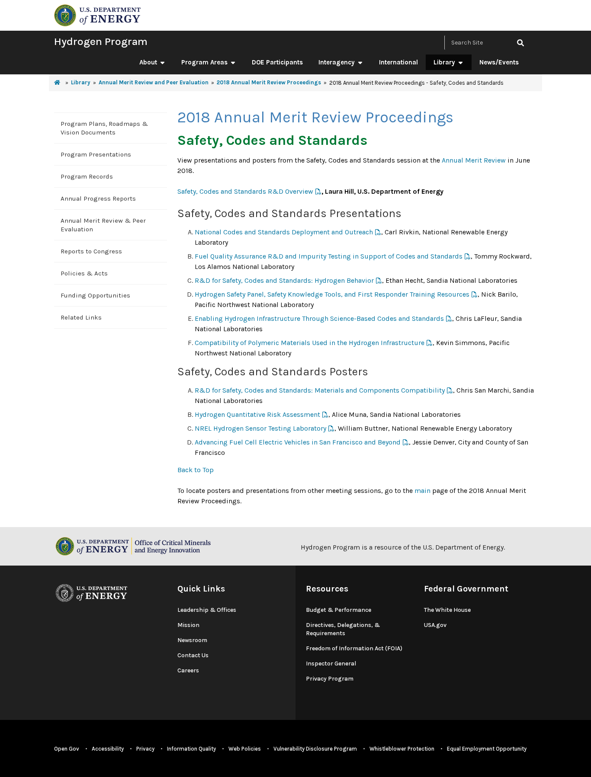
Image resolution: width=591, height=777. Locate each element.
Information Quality (191, 748)
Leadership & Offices (206, 610)
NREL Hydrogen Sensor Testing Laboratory (260, 428)
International (398, 62)
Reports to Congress (91, 251)
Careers (188, 670)
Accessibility (108, 748)
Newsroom (192, 640)
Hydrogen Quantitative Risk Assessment (257, 414)
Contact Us (193, 655)
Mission (188, 625)
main (422, 490)
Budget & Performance (338, 610)
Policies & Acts (84, 273)
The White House (447, 610)
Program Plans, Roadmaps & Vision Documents (104, 128)
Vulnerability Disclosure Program (315, 748)
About (148, 62)
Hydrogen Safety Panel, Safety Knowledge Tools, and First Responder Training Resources (332, 294)
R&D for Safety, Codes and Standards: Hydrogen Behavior (284, 280)
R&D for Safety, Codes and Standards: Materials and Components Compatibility (320, 390)
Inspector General (331, 663)
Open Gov (66, 748)
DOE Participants (277, 62)
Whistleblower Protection (401, 748)
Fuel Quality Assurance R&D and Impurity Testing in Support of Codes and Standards (329, 256)
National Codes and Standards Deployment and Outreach (284, 232)
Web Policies (244, 748)
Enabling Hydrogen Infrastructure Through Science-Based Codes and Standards (319, 318)
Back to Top (195, 470)
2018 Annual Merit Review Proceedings (269, 82)
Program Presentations (96, 154)
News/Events (499, 62)
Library (444, 62)
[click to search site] (520, 42)
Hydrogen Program (101, 41)
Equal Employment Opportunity (487, 748)
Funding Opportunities (95, 295)
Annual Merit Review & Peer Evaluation (103, 225)
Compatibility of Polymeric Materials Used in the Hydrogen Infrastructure (309, 343)
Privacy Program (329, 678)
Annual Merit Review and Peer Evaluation (154, 82)
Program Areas (204, 62)
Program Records (87, 176)
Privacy (145, 748)
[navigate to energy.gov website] (97, 14)
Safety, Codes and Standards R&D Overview (245, 191)
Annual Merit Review (474, 160)
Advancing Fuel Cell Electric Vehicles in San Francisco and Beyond (298, 442)
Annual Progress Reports (98, 198)
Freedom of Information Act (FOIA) (354, 648)
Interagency (336, 62)
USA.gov (435, 625)
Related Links (81, 317)
